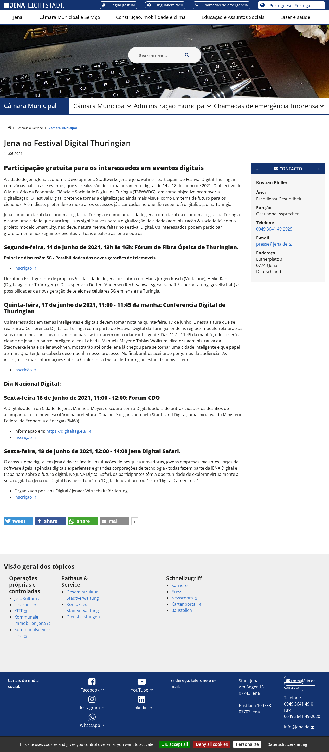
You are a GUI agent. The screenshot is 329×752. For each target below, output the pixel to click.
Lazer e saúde (295, 17)
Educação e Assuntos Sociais (233, 17)
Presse (178, 591)
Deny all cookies (212, 744)
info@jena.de (296, 727)
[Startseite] (10, 128)
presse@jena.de (271, 244)
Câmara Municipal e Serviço (69, 17)
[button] (18, 521)
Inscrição (23, 268)
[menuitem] (17, 17)
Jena (17, 17)
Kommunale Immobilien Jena (30, 620)
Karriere (179, 585)
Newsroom (182, 598)
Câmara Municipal (99, 105)
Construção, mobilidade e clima (151, 17)
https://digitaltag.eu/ (66, 431)
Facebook (90, 690)
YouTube (139, 690)
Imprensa (304, 105)
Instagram (90, 707)
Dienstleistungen (83, 617)
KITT (18, 611)
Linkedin (139, 707)
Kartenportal (184, 604)
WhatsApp (90, 725)
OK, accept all (174, 744)
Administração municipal (170, 105)
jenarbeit (23, 604)
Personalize (247, 744)
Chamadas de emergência (251, 105)
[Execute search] (187, 55)
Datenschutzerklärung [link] (287, 744)
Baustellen (181, 610)
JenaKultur (24, 598)
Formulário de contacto (299, 684)
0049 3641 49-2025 (274, 229)
